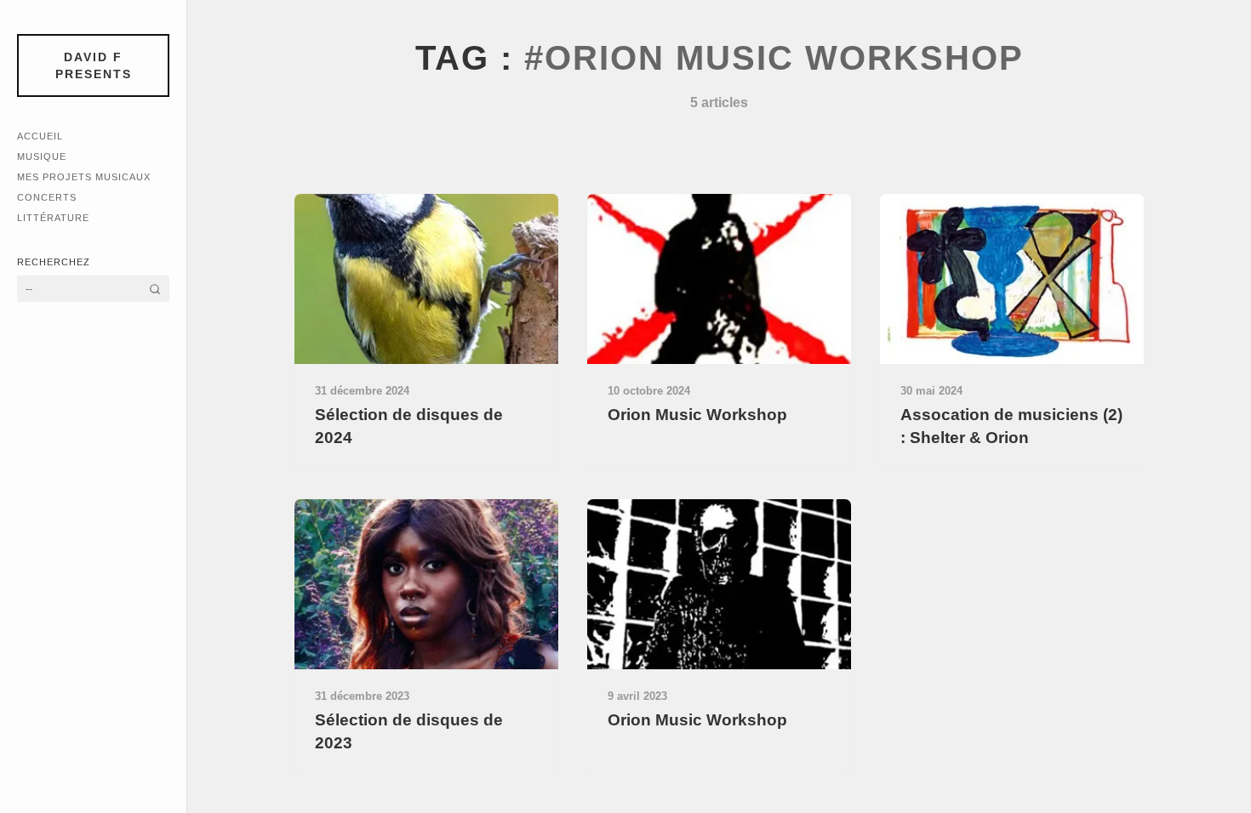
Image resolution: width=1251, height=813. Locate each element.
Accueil (40, 136)
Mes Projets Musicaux (84, 177)
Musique (41, 156)
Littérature (53, 218)
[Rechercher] (154, 289)
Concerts (47, 197)
